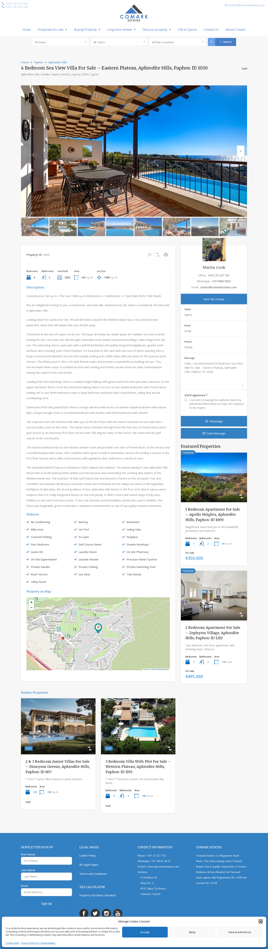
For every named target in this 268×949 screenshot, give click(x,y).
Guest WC (37, 552)
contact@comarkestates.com (218, 287)
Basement (133, 522)
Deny (192, 932)
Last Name (28, 870)
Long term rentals (119, 30)
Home (27, 30)
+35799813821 (221, 281)
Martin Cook (214, 267)
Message (190, 358)
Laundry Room (88, 552)
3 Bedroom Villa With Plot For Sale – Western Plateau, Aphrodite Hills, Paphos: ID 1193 (138, 766)
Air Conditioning (40, 522)
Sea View (84, 574)
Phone (188, 341)
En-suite (84, 537)
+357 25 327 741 (219, 275)
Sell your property (155, 30)
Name (188, 309)
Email (187, 325)
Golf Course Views (90, 544)
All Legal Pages (88, 864)
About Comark (235, 30)
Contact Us (211, 30)
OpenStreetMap (156, 669)
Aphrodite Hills (57, 62)
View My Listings (213, 299)
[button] (261, 921)
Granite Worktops (138, 544)
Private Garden (40, 567)
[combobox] (60, 42)
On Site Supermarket (44, 559)
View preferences (239, 932)
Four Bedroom (40, 544)
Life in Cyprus (187, 30)
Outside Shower (89, 559)
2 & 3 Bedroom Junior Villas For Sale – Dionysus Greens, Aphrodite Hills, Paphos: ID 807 (58, 766)
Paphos (38, 62)
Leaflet (147, 669)
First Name (28, 854)
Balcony (83, 522)
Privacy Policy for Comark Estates (38, 943)
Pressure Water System (142, 559)
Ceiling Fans (134, 529)
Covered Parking (41, 537)
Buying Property (85, 30)
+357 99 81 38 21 (160, 861)
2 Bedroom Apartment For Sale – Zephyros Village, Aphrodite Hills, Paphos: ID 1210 (212, 632)
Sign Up (46, 904)
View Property (58, 743)
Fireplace (132, 537)
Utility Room (38, 582)
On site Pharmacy (138, 552)
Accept (144, 932)
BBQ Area (37, 529)
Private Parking (88, 567)
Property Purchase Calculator (97, 895)
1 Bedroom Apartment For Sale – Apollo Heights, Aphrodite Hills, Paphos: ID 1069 (212, 514)
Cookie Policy (12, 943)
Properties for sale (50, 30)
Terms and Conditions (93, 873)
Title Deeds (134, 574)
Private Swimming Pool (141, 567)
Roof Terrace (39, 574)
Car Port (84, 529)
